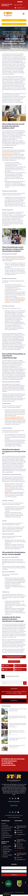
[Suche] (25, 683)
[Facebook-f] (10, 798)
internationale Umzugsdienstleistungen (13, 625)
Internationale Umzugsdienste (10, 31)
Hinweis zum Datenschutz (14, 801)
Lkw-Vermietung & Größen (17, 35)
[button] (23, 13)
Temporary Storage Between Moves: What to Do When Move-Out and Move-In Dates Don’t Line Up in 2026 (17, 724)
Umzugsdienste (11, 33)
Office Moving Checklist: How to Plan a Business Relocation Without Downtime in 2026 (17, 732)
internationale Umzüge (7, 154)
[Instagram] (15, 798)
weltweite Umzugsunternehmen (15, 579)
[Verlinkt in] (12, 798)
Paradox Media (21, 892)
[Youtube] (18, 798)
